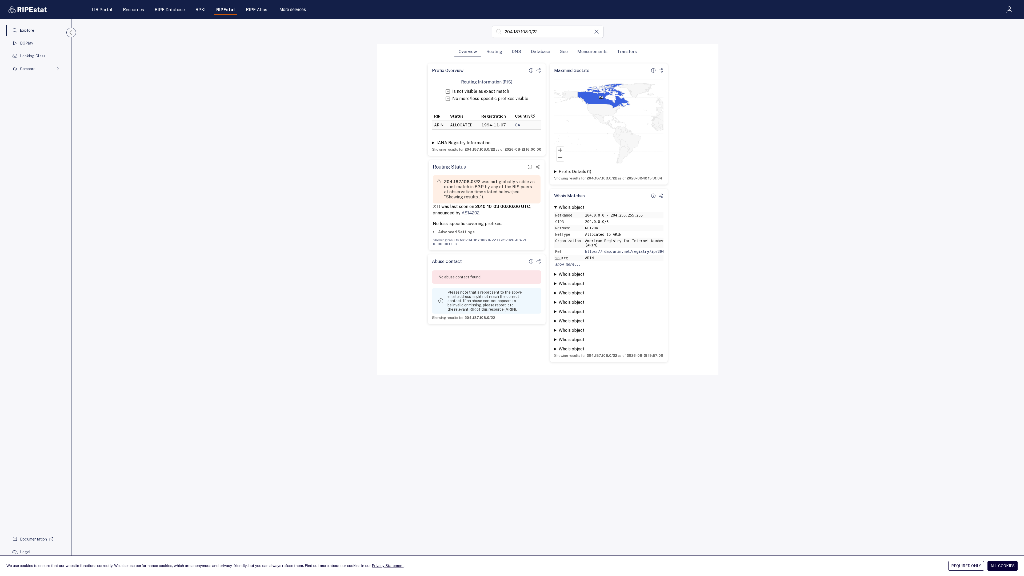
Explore (27, 30)
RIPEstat (225, 9)
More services (292, 9)
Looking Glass (33, 56)
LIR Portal (102, 9)
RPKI (200, 9)
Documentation (33, 539)
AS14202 (470, 212)
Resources (133, 9)
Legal (25, 552)
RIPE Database (170, 9)
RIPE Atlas (256, 9)
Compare (27, 69)
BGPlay (26, 43)
